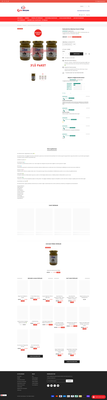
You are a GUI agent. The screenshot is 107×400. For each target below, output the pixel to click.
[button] (64, 31)
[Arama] (85, 6)
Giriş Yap (88, 14)
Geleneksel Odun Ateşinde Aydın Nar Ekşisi (72, 323)
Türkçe (4, 395)
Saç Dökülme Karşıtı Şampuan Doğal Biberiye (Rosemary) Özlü (59, 324)
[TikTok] (8, 1)
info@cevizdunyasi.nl (101, 1)
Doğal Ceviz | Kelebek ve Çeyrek (22, 297)
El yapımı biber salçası (35, 296)
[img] (64, 96)
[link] (25, 232)
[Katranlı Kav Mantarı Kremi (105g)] (53, 258)
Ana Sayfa (19, 25)
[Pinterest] (55, 385)
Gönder (69, 381)
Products (24, 25)
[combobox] (4, 395)
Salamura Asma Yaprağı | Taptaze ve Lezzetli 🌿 (22, 322)
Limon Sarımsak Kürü (35, 345)
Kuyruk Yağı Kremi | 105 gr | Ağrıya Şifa (47, 297)
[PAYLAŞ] (89, 53)
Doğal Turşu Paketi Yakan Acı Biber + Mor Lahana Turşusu (84, 324)
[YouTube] (6, 1)
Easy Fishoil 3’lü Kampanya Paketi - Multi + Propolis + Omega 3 (59, 297)
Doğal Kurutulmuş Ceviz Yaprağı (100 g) (84, 297)
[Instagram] (2, 1)
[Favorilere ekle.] (86, 53)
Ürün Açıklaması (52, 149)
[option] (38, 49)
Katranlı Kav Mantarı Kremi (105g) (53, 270)
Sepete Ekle (77, 53)
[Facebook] (4, 1)
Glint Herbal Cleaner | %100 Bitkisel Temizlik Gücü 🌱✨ (47, 322)
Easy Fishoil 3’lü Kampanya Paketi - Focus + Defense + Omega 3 (72, 297)
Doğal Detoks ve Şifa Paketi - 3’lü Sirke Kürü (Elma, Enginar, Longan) (72, 350)
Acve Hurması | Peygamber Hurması (22, 346)
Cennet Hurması (35, 321)
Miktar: (63, 51)
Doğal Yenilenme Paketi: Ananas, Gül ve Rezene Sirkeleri (59, 350)
